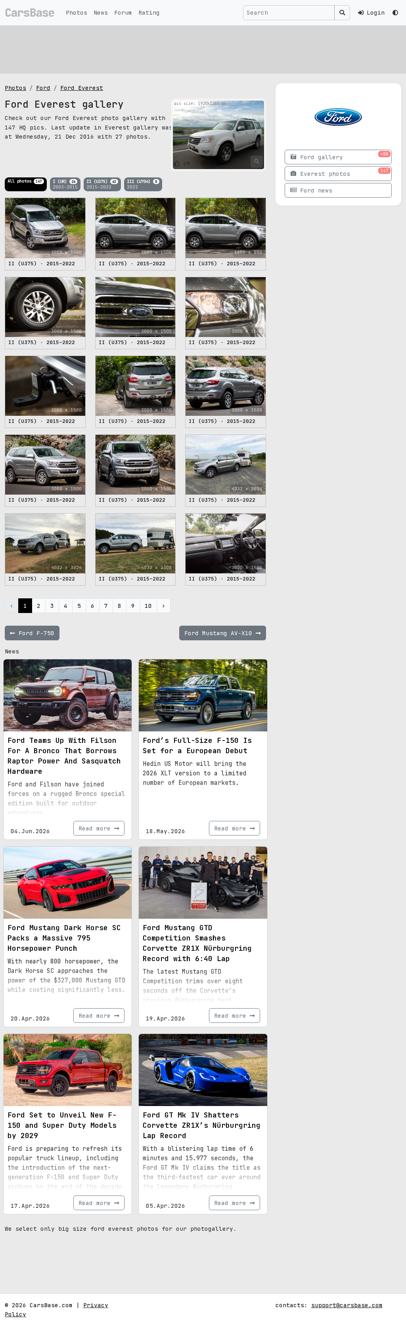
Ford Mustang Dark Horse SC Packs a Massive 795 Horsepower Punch (64, 938)
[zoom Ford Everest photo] (257, 162)
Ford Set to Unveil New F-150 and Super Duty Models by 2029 (62, 1125)
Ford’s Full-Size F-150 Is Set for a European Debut (197, 745)
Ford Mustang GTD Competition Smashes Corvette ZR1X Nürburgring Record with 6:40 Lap (197, 943)
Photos (76, 12)
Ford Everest (81, 87)
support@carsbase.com (347, 1305)
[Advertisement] (203, 49)
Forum (123, 12)
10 (148, 605)
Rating (149, 12)
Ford (43, 87)
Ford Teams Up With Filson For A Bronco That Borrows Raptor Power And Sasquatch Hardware (64, 756)
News (101, 12)
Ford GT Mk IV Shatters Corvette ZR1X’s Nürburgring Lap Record (201, 1125)
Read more (96, 828)
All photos (25, 181)
